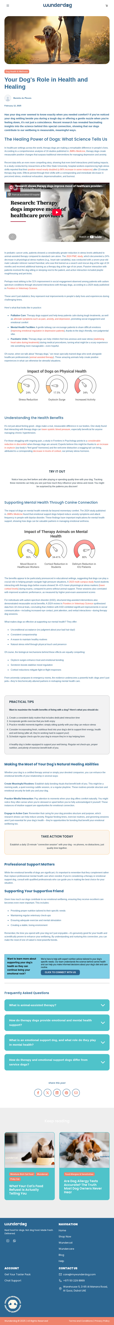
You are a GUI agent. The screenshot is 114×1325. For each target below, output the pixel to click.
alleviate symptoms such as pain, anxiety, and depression (41, 319)
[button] (57, 1005)
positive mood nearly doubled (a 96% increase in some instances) (60, 169)
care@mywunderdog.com (79, 1274)
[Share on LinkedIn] (57, 1093)
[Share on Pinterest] (66, 1093)
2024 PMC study (74, 256)
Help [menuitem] (61, 1261)
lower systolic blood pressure (56, 429)
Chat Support (12, 1280)
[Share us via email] (76, 1093)
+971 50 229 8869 (74, 1280)
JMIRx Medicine (77, 151)
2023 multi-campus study (81, 582)
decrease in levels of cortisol (47, 451)
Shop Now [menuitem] (65, 1236)
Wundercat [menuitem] (66, 1242)
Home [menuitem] (62, 1230)
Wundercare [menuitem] (66, 1249)
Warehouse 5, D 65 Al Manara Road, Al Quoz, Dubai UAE (85, 1288)
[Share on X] (47, 1093)
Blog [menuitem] (61, 1255)
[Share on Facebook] (38, 1093)
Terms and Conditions (81, 1320)
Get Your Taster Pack (17, 1274)
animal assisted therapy (41, 357)
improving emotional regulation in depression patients (37, 331)
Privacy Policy (102, 1320)
